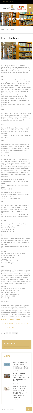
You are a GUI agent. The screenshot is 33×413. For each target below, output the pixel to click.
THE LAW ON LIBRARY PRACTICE (10, 320)
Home (2, 29)
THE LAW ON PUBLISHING (8, 327)
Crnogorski (5, 1)
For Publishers (10, 29)
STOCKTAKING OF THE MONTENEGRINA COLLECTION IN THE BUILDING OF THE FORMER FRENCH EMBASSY (21, 377)
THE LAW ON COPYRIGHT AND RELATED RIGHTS (14, 323)
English (11, 1)
